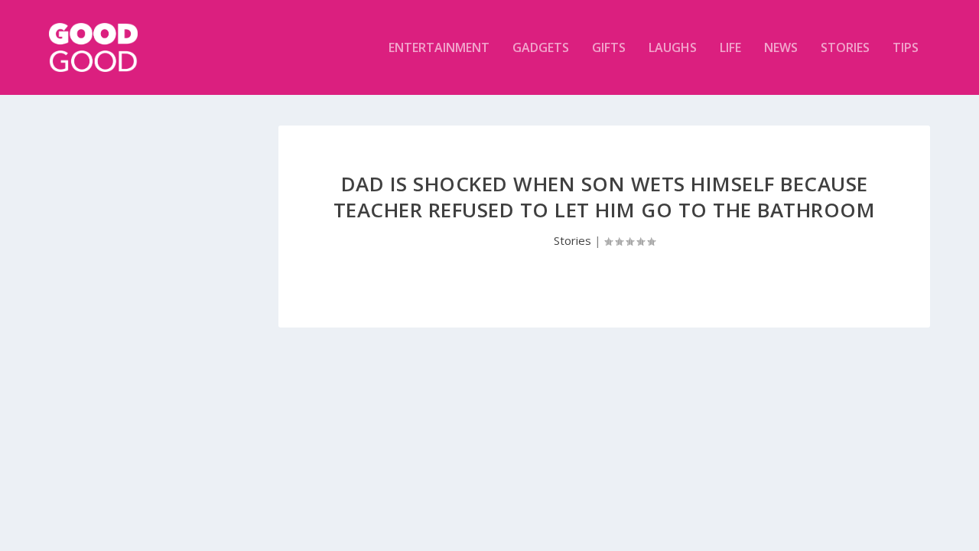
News (781, 48)
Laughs (673, 48)
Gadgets (540, 48)
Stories (845, 48)
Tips (906, 48)
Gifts (609, 48)
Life (730, 48)
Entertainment (439, 48)
